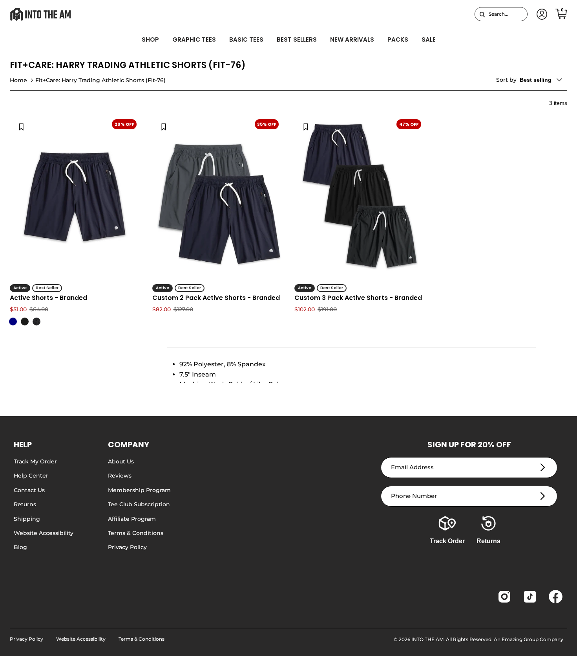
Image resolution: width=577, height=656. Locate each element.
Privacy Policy (127, 547)
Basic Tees (246, 39)
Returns (25, 504)
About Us (121, 461)
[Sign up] (542, 467)
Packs (397, 39)
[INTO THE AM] (40, 14)
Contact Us (29, 490)
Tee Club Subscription (139, 504)
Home (18, 80)
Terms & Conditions (135, 533)
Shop (150, 39)
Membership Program (139, 490)
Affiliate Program (132, 518)
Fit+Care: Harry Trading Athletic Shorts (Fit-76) (100, 80)
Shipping (27, 518)
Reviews (119, 475)
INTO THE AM (427, 639)
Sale (429, 39)
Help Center (31, 475)
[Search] (482, 14)
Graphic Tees (194, 39)
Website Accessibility (43, 533)
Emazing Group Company (532, 639)
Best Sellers (297, 39)
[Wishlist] (21, 126)
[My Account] (540, 14)
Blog (20, 547)
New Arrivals (352, 39)
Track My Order (35, 461)
